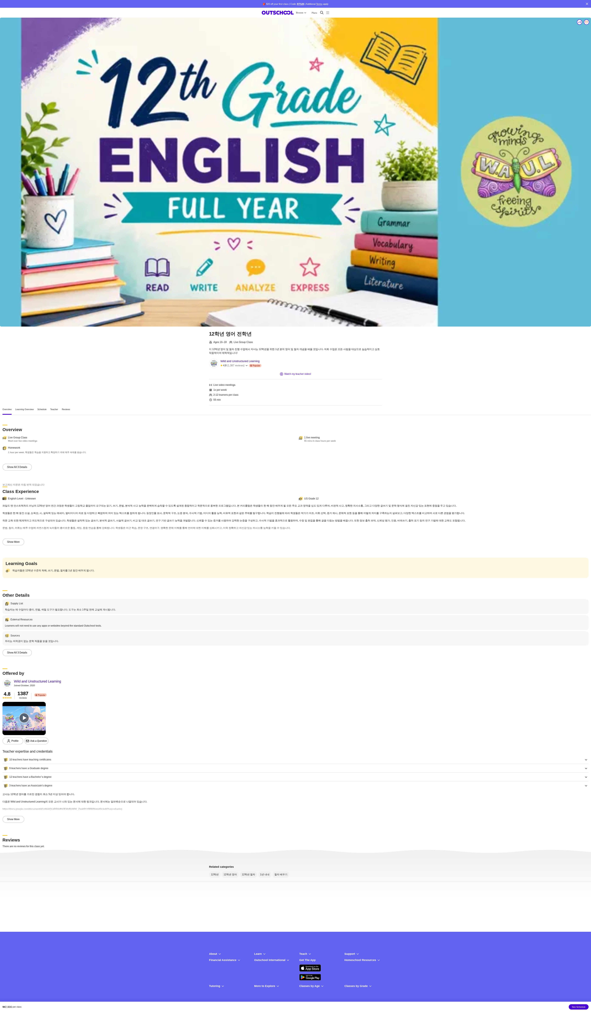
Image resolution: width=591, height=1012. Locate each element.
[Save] (586, 22)
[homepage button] (278, 13)
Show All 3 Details (17, 467)
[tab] (7, 409)
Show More (13, 542)
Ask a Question (38, 741)
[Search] (321, 12)
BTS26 (300, 4)
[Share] (579, 22)
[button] (295, 759)
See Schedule (578, 1007)
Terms (319, 4)
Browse (299, 12)
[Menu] (327, 12)
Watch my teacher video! (297, 374)
